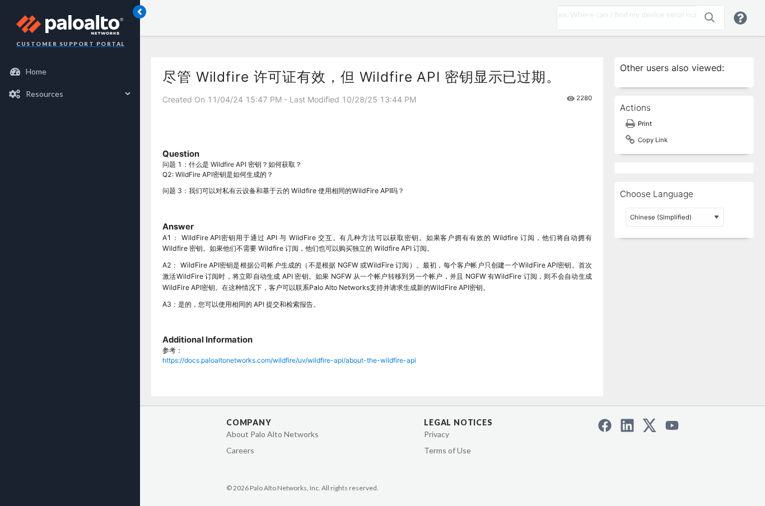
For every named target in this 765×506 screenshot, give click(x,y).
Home (36, 71)
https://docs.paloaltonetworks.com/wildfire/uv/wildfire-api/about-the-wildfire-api (289, 360)
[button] (709, 17)
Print (645, 124)
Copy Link (653, 140)
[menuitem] (70, 71)
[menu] (70, 82)
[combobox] (624, 15)
